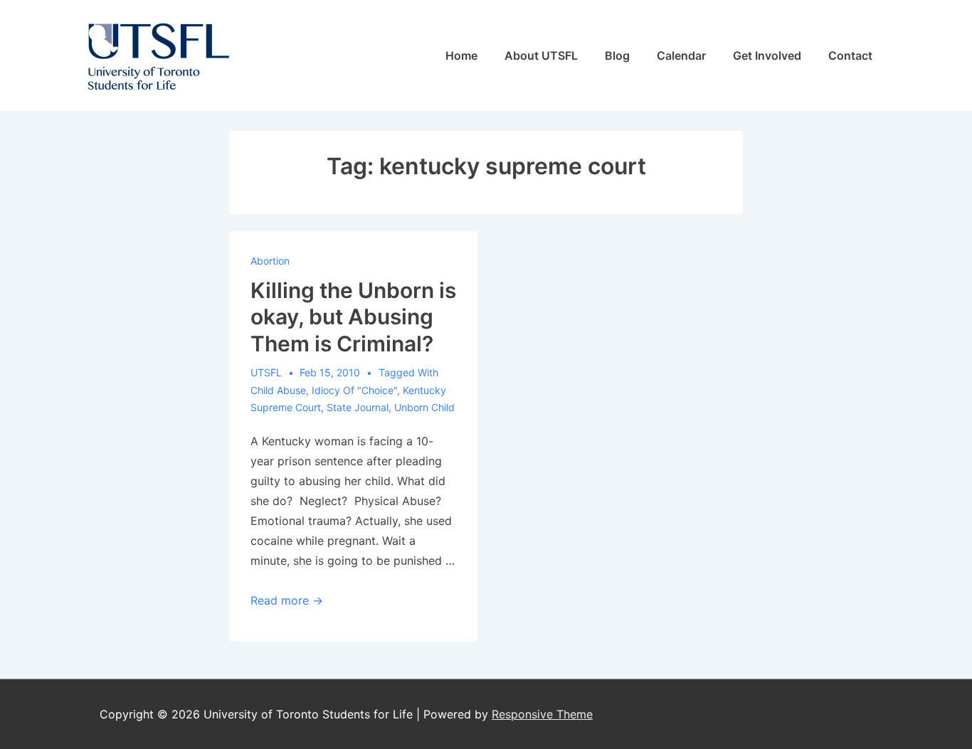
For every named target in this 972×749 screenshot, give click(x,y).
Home (461, 55)
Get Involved (767, 55)
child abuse (278, 390)
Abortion (270, 261)
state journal (358, 407)
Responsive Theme (542, 714)
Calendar (681, 55)
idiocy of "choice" (354, 390)
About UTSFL (541, 55)
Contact (850, 55)
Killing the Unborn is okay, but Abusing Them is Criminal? (353, 316)
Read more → (286, 600)
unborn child (424, 407)
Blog (617, 55)
